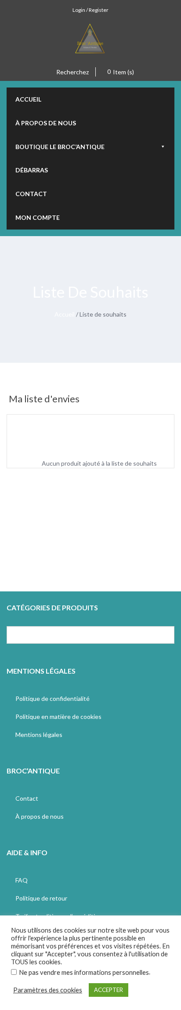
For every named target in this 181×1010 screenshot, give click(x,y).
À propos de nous (45, 123)
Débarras (31, 170)
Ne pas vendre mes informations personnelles (84, 972)
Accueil (28, 99)
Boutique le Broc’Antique (60, 146)
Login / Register (90, 10)
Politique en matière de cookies (58, 716)
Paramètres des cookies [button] (47, 990)
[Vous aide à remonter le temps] (90, 42)
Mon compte (37, 217)
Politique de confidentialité (52, 698)
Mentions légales (38, 734)
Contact (31, 193)
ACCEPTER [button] (108, 989)
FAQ (21, 880)
